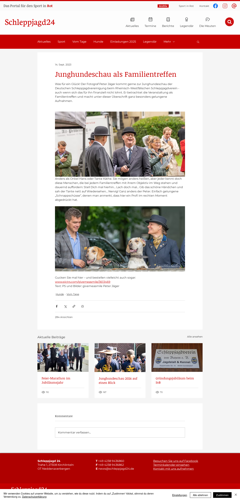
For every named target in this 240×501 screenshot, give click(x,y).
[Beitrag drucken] (82, 306)
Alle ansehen (195, 336)
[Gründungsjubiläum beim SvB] (177, 357)
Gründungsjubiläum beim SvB (175, 380)
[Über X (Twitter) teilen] (65, 306)
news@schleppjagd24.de (116, 468)
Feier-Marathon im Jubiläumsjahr (56, 380)
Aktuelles (44, 41)
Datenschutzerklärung (34, 496)
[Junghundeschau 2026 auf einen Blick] (120, 357)
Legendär (150, 41)
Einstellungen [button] (179, 495)
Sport (61, 41)
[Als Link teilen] (74, 306)
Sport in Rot (186, 6)
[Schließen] (236, 495)
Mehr (167, 41)
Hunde (98, 41)
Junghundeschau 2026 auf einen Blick (118, 380)
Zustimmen (222, 495)
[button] (198, 41)
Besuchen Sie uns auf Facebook (175, 461)
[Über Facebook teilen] (56, 306)
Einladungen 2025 (123, 41)
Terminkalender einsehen (171, 465)
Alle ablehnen (200, 495)
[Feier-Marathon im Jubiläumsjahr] (63, 357)
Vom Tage (79, 41)
